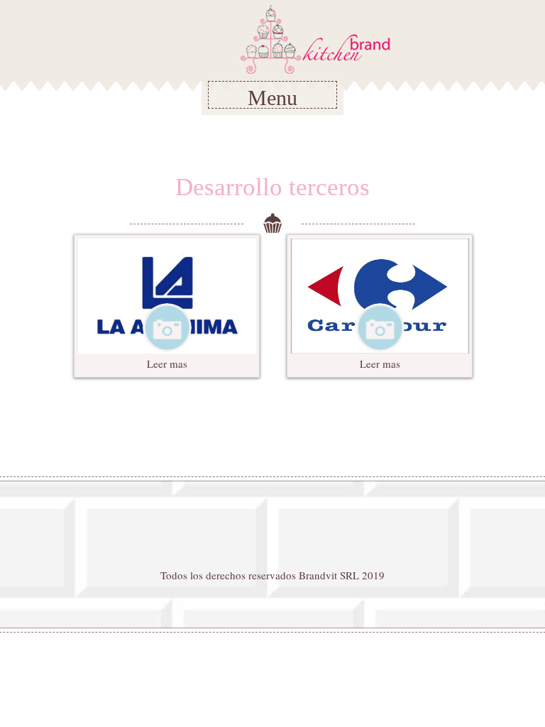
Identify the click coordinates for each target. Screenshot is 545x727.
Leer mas (167, 363)
